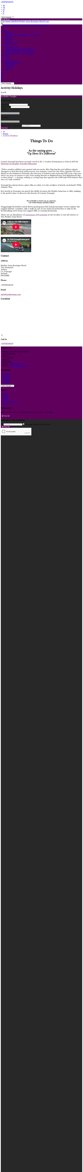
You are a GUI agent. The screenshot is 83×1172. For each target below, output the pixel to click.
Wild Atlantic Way (13, 63)
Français (6, 380)
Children (5, 117)
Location (9, 39)
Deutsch (6, 374)
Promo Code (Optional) (11, 126)
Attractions (10, 65)
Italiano (6, 382)
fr (3, 12)
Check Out (5, 107)
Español (6, 378)
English (6, 376)
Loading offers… (12, 47)
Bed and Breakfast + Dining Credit (20, 51)
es (4, 9)
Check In (5, 105)
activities (43, 215)
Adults (4, 109)
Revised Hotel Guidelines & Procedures (22, 35)
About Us (9, 33)
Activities (9, 67)
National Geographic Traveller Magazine (19, 164)
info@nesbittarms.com (11, 294)
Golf (5, 59)
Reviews (8, 41)
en (4, 7)
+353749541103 (7, 2)
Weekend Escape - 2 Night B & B (19, 49)
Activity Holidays (10, 61)
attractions (30, 215)
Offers (6, 45)
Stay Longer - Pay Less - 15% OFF (19, 53)
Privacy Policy (11, 43)
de (4, 5)
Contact (8, 37)
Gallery (6, 55)
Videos (8, 57)
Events (6, 69)
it (3, 14)
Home (6, 31)
